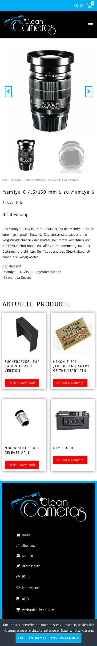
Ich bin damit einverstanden (48, 638)
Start (5, 180)
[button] (91, 24)
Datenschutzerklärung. (77, 630)
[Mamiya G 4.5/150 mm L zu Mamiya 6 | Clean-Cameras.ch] (48, 92)
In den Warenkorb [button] (21, 383)
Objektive (16, 180)
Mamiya (28, 180)
